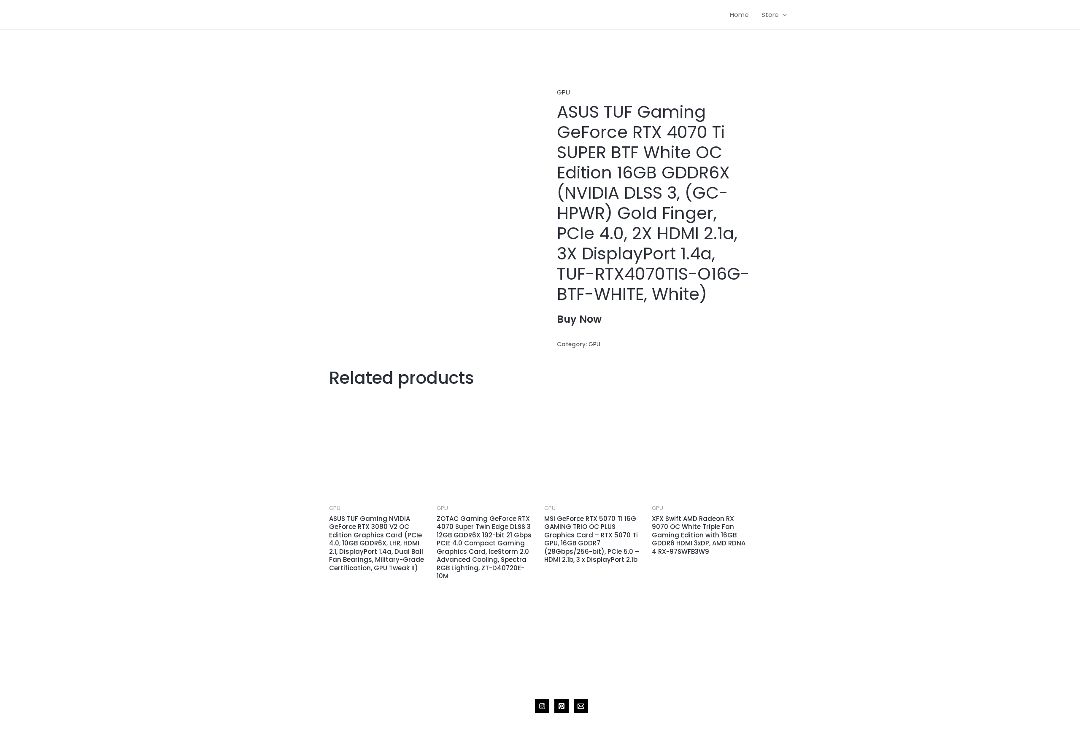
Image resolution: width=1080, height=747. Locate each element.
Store (770, 14)
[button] (783, 15)
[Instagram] (542, 706)
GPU (563, 92)
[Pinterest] (561, 706)
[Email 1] (581, 706)
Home (739, 14)
